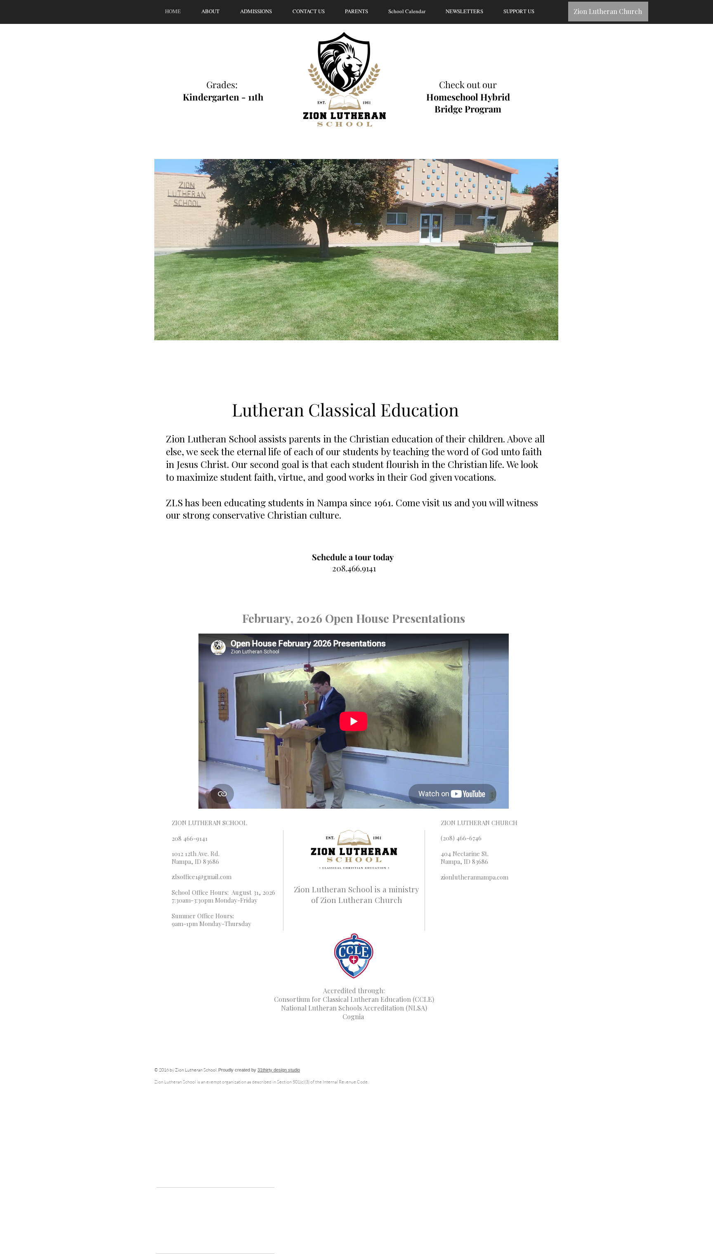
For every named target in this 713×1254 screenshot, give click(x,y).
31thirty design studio (278, 1069)
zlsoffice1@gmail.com (201, 877)
